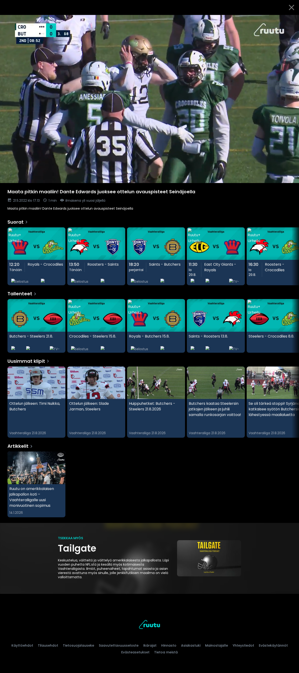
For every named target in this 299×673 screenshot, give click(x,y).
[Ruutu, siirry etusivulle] (149, 625)
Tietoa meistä (166, 652)
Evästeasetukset (135, 652)
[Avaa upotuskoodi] (290, 20)
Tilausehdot (48, 645)
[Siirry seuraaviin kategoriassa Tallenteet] (291, 326)
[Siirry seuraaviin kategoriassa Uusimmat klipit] (291, 402)
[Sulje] (291, 7)
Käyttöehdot (22, 645)
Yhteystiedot (243, 645)
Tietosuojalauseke (78, 645)
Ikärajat (150, 645)
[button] (149, 99)
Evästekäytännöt (273, 645)
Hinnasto (168, 645)
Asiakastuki (190, 645)
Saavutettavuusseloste (119, 645)
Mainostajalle (216, 645)
